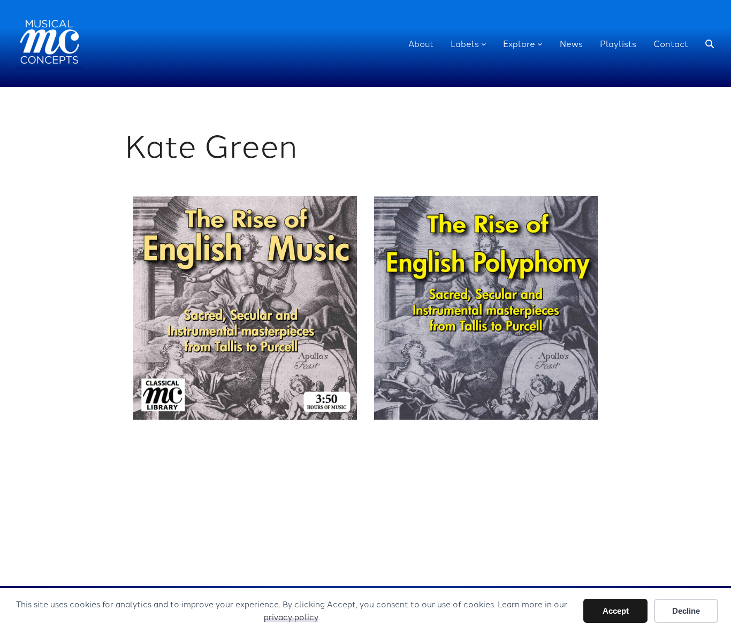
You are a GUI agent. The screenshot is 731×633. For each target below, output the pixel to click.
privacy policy (291, 616)
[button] (709, 44)
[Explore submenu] (540, 44)
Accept (616, 610)
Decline (686, 610)
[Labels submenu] (483, 44)
